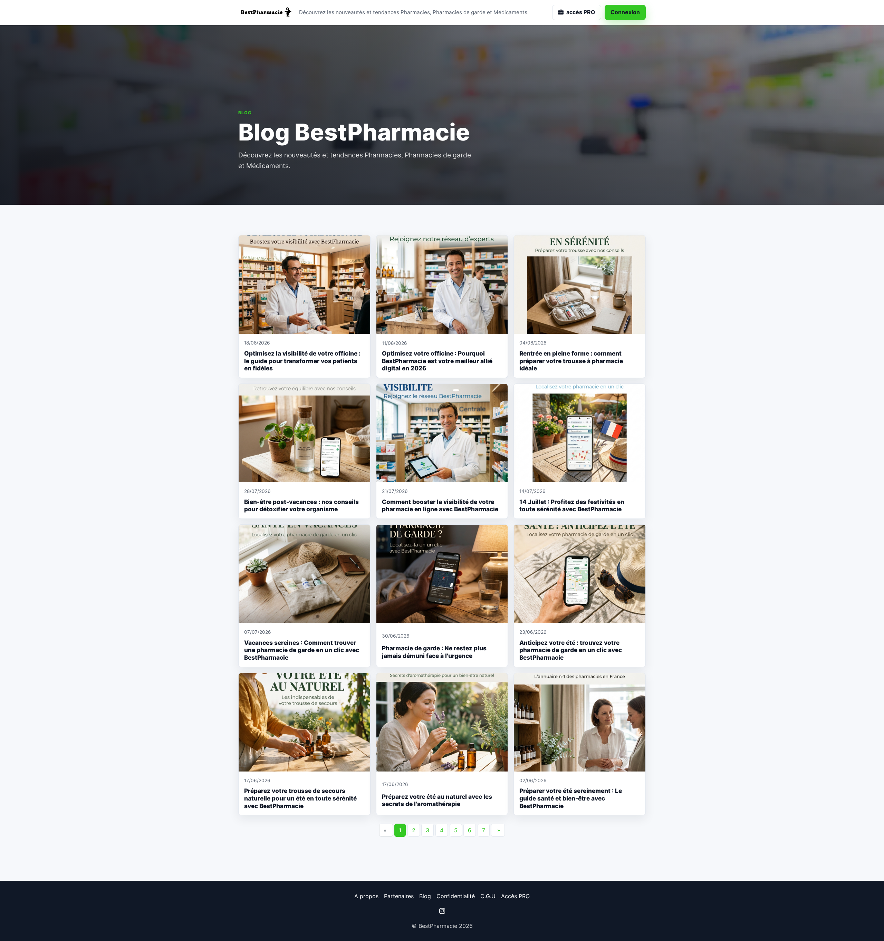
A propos (366, 896)
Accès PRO (515, 896)
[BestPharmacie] (266, 12)
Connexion (625, 12)
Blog (425, 896)
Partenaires (399, 896)
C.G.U (488, 896)
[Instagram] (442, 911)
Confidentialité (455, 896)
